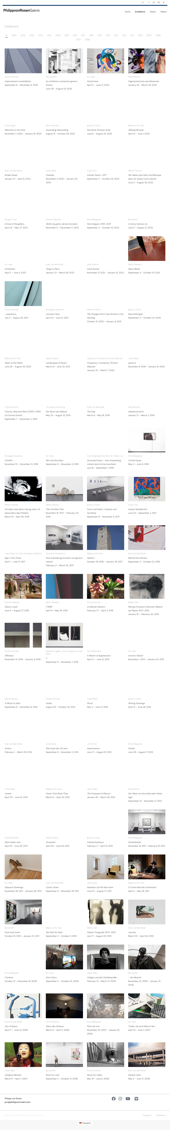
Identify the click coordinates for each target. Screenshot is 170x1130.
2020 (57, 35)
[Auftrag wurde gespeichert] (23, 60)
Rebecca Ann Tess (136, 125)
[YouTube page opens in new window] (158, 2)
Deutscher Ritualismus (55, 553)
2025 (14, 35)
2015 (99, 35)
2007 (78, 39)
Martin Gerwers (52, 125)
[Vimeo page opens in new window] (163, 2)
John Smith (92, 743)
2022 (40, 35)
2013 (116, 35)
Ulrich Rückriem (52, 1021)
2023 (31, 35)
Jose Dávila (51, 743)
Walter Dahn (133, 602)
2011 (132, 35)
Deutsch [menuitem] (87, 1123)
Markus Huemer (135, 170)
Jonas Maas (51, 170)
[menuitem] (85, 1123)
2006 (87, 39)
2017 (83, 35)
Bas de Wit (133, 219)
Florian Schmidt (11, 76)
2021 (49, 35)
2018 (75, 35)
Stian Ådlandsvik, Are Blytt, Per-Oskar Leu (105, 456)
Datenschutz (161, 1115)
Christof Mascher (53, 219)
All (6, 35)
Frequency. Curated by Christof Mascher (104, 358)
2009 (149, 35)
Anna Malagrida (94, 219)
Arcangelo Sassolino (55, 309)
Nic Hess (91, 76)
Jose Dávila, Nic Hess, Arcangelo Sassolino (23, 553)
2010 (140, 35)
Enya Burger (10, 125)
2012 (124, 35)
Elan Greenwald (94, 651)
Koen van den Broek (13, 170)
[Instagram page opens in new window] (153, 2)
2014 (108, 35)
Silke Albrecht (134, 76)
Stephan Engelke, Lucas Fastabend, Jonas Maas (64, 652)
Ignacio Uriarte (93, 125)
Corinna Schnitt (11, 407)
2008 (158, 35)
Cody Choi (92, 170)
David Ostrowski (12, 837)
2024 (22, 35)
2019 (66, 35)
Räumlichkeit (51, 76)
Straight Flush (11, 219)
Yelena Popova (52, 358)
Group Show (133, 789)
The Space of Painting (55, 407)
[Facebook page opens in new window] (148, 2)
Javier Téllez (92, 789)
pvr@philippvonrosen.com (17, 1102)
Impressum (147, 1115)
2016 (91, 35)
